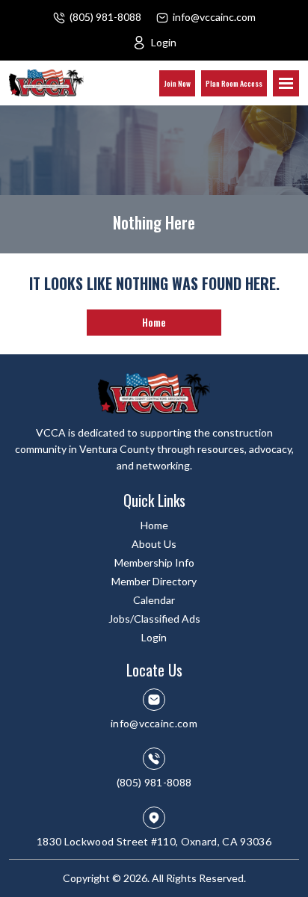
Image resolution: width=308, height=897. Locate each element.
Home (154, 322)
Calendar (154, 600)
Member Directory (154, 581)
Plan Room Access (234, 83)
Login (163, 42)
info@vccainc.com (214, 16)
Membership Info (154, 562)
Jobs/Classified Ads (154, 618)
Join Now (177, 83)
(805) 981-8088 (105, 16)
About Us (154, 543)
